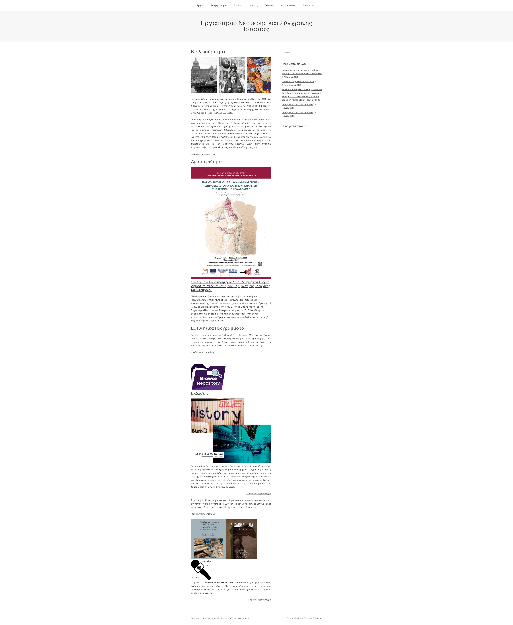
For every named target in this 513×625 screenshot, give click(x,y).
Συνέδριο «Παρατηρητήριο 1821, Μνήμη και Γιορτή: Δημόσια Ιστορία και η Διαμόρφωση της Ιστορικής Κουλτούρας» (230, 286)
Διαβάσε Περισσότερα (203, 513)
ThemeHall (317, 618)
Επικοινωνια (309, 5)
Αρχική (200, 5)
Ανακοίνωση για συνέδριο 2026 (298, 81)
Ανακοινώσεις (288, 5)
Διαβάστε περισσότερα (203, 352)
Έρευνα (238, 5)
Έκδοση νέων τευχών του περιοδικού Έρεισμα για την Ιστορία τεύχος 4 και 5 (302, 73)
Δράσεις (253, 5)
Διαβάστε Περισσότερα (258, 493)
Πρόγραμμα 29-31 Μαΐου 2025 (297, 104)
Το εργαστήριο (219, 5)
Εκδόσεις (269, 5)
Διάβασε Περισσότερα (203, 153)
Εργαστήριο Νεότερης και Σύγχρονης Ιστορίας (256, 25)
